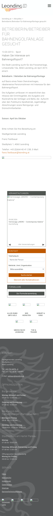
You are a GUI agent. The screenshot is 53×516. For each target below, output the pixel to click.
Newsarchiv (6, 478)
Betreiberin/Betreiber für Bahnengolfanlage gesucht (24, 21)
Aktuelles (18, 19)
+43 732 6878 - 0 (11, 369)
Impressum (6, 481)
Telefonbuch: (14, 256)
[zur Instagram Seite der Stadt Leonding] (6, 503)
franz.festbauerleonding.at (15, 152)
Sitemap (5, 488)
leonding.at (7, 19)
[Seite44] (34, 503)
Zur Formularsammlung (26, 293)
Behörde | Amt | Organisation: (20, 265)
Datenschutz (7, 485)
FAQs (4, 474)
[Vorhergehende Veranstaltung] (10, 245)
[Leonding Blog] (25, 503)
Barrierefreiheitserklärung (12, 492)
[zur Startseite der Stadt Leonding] (14, 7)
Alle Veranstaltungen (26, 244)
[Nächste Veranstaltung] (43, 245)
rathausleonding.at (16, 376)
